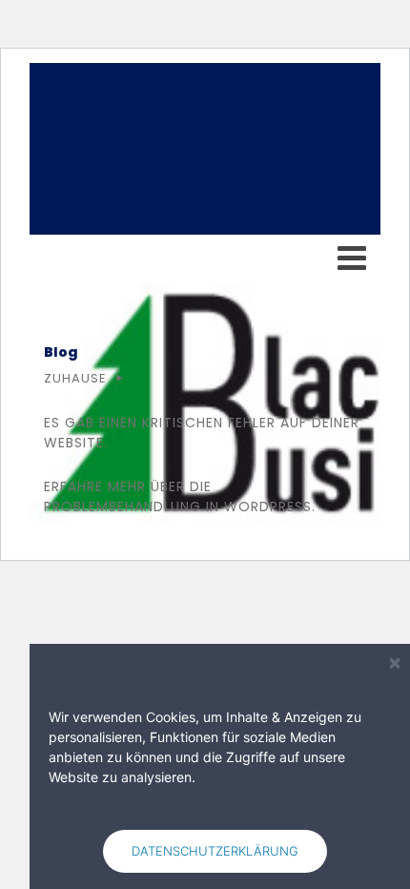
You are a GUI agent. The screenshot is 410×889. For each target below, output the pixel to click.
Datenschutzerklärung (215, 850)
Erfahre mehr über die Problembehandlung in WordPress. (180, 496)
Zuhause (75, 378)
